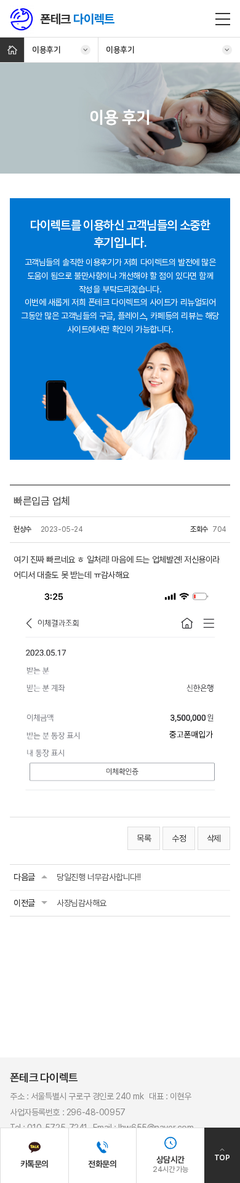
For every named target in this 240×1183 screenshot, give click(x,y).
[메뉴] (222, 18)
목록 (144, 838)
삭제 (214, 838)
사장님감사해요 (81, 903)
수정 (179, 838)
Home (12, 50)
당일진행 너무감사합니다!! (98, 877)
